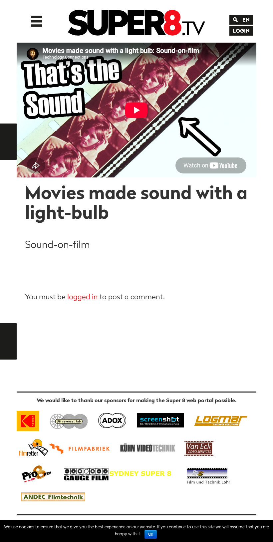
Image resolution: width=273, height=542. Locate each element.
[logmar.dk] (219, 419)
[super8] (136, 21)
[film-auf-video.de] (146, 447)
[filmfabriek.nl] (81, 447)
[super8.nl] (69, 419)
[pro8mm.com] (37, 473)
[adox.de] (112, 419)
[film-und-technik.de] (208, 473)
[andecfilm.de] (53, 497)
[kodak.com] (31, 419)
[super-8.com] (33, 447)
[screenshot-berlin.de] (160, 419)
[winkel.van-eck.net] (200, 447)
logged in (82, 296)
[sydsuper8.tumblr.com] (143, 473)
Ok (150, 534)
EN (246, 19)
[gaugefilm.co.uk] (83, 473)
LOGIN (241, 30)
